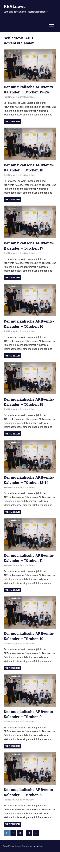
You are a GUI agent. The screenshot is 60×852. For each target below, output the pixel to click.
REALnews (15, 6)
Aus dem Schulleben (25, 97)
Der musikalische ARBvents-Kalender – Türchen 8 (29, 792)
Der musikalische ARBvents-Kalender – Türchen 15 (29, 402)
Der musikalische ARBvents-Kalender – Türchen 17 (29, 246)
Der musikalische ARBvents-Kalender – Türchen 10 (29, 636)
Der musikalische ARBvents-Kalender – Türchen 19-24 (29, 89)
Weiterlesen (12, 121)
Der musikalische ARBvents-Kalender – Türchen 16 (29, 324)
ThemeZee (37, 846)
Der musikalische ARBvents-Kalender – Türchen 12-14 (29, 480)
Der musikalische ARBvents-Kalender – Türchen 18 (29, 168)
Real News (9, 97)
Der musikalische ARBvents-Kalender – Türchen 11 (29, 558)
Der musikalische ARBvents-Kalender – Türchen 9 (29, 714)
